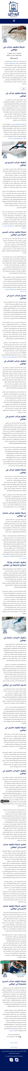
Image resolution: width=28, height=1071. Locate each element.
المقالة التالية (14, 1047)
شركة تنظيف (12, 63)
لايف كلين (18, 61)
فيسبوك (11, 1030)
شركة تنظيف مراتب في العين (15, 138)
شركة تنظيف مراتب (16, 124)
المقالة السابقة (14, 1043)
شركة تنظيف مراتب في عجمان (10, 357)
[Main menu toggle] (14, 21)
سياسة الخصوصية (17, 1056)
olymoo (10, 1053)
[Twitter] (11, 1060)
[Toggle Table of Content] (23, 89)
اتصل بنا (7, 1056)
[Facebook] (16, 1060)
